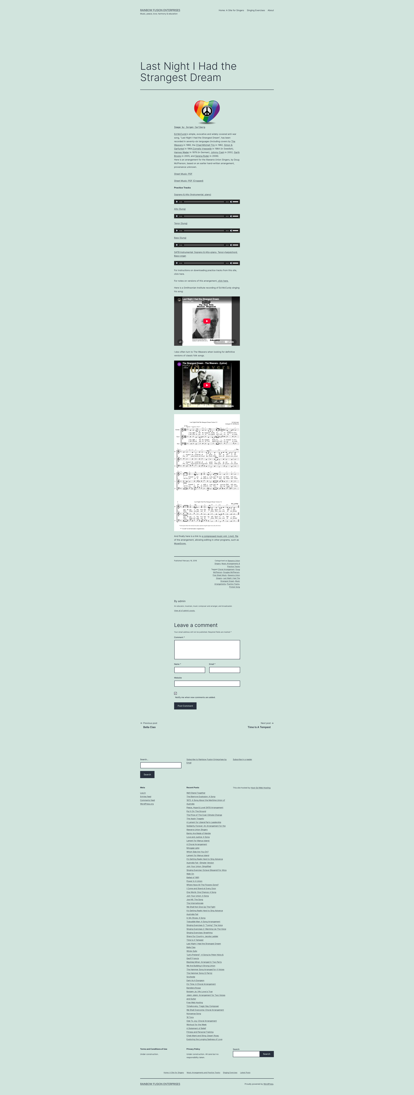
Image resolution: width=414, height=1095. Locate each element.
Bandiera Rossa (194, 988)
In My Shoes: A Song (196, 918)
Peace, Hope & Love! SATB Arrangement (205, 807)
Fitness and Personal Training (200, 1032)
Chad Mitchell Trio (205, 145)
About (271, 10)
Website (178, 678)
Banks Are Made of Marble (199, 833)
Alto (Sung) (180, 209)
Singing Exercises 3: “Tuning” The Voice (205, 925)
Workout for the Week (197, 1024)
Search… (144, 759)
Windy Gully (192, 951)
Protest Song (234, 587)
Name (177, 664)
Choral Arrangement (226, 569)
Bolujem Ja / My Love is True (199, 991)
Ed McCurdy (180, 134)
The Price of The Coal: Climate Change (204, 815)
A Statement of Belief (196, 1028)
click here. (223, 281)
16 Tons (190, 1017)
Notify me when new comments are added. (195, 697)
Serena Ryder (202, 156)
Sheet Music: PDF (183, 174)
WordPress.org (147, 804)
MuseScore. (180, 543)
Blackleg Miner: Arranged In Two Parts (204, 962)
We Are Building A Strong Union (201, 966)
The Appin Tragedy (195, 818)
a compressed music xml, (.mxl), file (220, 536)
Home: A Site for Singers (231, 10)
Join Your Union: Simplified (199, 866)
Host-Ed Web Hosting (261, 788)
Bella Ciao (191, 947)
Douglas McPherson (231, 572)
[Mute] (231, 202)
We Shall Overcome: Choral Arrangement (205, 1010)
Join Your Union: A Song (198, 896)
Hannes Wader (181, 152)
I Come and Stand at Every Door (201, 888)
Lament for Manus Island (198, 855)
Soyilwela (191, 977)
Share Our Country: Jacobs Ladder (202, 936)
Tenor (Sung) (180, 223)
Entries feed (145, 796)
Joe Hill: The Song (195, 899)
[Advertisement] (207, 41)
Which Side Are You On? (198, 852)
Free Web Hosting (195, 1002)
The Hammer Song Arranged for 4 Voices (205, 969)
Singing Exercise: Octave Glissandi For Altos (207, 870)
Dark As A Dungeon (195, 980)
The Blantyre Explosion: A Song (201, 796)
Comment (179, 637)
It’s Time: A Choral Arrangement (201, 984)
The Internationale (195, 903)
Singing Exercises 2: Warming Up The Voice (206, 929)
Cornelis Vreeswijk (202, 148)
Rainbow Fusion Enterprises (160, 10)
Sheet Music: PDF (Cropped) (188, 180)
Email (212, 664)
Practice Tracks (233, 584)
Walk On (190, 874)
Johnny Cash (217, 152)
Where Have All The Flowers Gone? (203, 885)
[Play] (177, 202)
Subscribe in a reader (242, 759)
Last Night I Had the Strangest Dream (204, 944)
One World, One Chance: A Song (201, 892)
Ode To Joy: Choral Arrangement (202, 1021)
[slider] (236, 201)
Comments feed (147, 800)
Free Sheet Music (220, 575)
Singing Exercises (256, 10)
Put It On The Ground (196, 811)
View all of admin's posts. (184, 610)
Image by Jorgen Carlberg (189, 127)
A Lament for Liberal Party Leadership (204, 822)
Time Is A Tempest (195, 940)
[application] (207, 202)
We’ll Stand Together (196, 793)
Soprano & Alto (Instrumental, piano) (192, 194)
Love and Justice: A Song (198, 837)
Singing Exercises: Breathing (199, 933)
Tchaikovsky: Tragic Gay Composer (203, 1006)
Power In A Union (194, 881)
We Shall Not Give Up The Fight (201, 907)
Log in (143, 793)
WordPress (268, 1084)
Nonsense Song (194, 1013)
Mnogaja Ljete (193, 848)
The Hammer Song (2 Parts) (199, 973)
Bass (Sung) (180, 238)
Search (236, 1049)
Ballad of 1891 (193, 877)
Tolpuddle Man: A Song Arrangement (203, 921)
